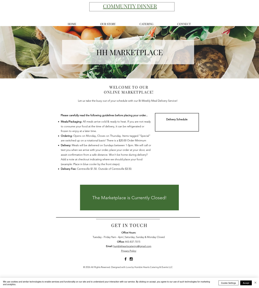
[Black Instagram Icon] (131, 259)
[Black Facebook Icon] (125, 259)
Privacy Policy (128, 250)
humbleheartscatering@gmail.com (132, 246)
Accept (246, 282)
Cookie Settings (228, 282)
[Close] (255, 283)
